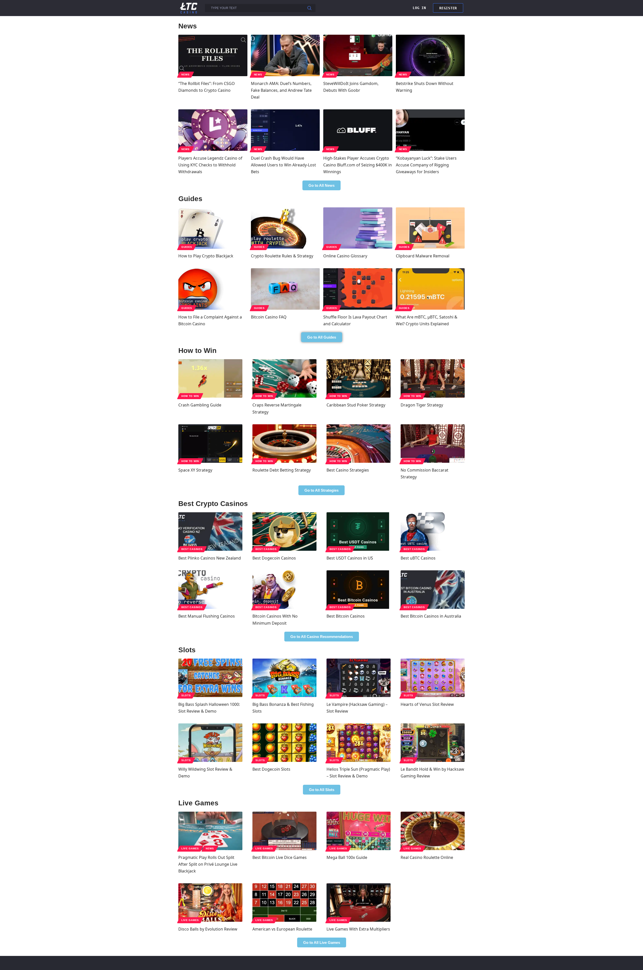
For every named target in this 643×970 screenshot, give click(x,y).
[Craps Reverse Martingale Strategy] (284, 378)
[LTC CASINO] (188, 7)
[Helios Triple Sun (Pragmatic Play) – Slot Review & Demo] (359, 742)
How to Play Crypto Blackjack (205, 256)
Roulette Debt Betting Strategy (281, 470)
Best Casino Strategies (348, 470)
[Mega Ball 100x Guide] (359, 831)
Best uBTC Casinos (418, 558)
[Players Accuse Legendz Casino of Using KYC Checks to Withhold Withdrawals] (212, 130)
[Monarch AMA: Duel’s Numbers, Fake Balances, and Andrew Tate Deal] (285, 55)
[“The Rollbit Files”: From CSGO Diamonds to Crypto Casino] (212, 55)
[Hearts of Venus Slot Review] (433, 678)
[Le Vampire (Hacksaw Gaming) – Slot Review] (359, 678)
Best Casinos (191, 549)
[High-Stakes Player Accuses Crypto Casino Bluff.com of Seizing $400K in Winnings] (357, 130)
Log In (419, 8)
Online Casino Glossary (345, 256)
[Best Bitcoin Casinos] (359, 589)
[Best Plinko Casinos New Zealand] (210, 531)
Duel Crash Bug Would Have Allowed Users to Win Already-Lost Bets (283, 164)
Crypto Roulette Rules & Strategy (282, 256)
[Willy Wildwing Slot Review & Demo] (210, 742)
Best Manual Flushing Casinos (206, 616)
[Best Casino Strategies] (359, 443)
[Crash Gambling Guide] (210, 378)
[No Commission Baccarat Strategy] (433, 443)
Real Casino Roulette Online (427, 857)
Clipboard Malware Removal (422, 256)
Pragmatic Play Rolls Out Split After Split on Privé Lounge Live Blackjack (207, 864)
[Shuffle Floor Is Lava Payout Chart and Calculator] (357, 289)
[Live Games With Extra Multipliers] (359, 902)
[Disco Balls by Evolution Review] (210, 902)
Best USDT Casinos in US (350, 558)
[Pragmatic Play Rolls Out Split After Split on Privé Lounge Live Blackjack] (210, 831)
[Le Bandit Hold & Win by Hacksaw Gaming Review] (433, 742)
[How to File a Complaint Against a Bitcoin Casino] (212, 289)
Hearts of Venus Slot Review (427, 704)
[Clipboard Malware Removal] (430, 228)
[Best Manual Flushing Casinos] (210, 589)
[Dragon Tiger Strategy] (433, 378)
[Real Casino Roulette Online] (433, 831)
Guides (186, 247)
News (185, 74)
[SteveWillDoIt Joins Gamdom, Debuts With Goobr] (357, 55)
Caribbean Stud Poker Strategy (356, 405)
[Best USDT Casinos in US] (359, 531)
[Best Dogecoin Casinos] (284, 531)
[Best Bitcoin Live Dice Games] (284, 831)
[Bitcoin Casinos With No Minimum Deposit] (284, 589)
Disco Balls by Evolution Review (207, 929)
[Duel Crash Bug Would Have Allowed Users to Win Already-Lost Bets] (285, 130)
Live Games (190, 848)
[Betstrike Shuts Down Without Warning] (430, 55)
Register (448, 8)
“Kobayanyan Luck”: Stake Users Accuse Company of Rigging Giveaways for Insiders (426, 164)
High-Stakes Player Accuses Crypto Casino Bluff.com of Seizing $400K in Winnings (357, 164)
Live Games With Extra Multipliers (358, 929)
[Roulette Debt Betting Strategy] (284, 443)
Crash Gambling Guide (199, 405)
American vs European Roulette (282, 929)
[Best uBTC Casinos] (433, 531)
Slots (186, 695)
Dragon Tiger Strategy (422, 405)
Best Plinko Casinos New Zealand (209, 558)
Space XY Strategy (195, 470)
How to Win (190, 396)
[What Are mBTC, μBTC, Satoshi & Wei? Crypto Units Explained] (430, 289)
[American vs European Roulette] (284, 902)
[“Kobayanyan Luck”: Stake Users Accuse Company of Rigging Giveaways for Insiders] (430, 130)
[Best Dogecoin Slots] (284, 742)
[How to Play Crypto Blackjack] (212, 228)
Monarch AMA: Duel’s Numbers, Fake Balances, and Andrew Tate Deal (281, 90)
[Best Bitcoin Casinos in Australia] (433, 589)
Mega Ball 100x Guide (347, 857)
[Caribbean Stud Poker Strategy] (359, 378)
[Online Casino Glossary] (357, 228)
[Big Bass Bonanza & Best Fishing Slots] (284, 678)
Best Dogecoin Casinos (274, 558)
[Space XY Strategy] (210, 443)
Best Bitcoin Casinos (346, 616)
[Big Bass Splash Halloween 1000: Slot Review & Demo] (210, 678)
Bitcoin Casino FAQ (269, 317)
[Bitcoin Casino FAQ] (285, 289)
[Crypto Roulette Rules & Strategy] (285, 228)
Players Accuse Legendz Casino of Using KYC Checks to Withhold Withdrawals (210, 164)
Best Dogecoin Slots (271, 769)
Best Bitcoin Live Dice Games (279, 857)
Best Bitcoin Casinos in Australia (431, 616)
